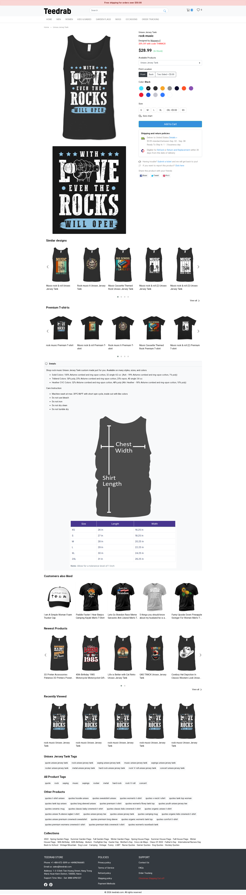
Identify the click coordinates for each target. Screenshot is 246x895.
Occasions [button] (131, 19)
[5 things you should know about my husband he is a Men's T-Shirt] (155, 597)
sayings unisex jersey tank (163, 763)
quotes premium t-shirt (110, 803)
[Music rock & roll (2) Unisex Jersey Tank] (154, 264)
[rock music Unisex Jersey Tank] (59, 721)
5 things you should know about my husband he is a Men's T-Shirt (152, 617)
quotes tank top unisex (55, 803)
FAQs (141, 868)
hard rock (117, 783)
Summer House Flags (161, 839)
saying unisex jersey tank (108, 763)
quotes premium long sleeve (104, 819)
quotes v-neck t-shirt (155, 798)
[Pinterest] (51, 884)
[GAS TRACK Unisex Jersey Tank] (155, 653)
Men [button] (59, 19)
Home (49, 19)
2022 (46, 839)
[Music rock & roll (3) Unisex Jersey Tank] (185, 264)
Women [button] (69, 19)
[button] (118, 296)
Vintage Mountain (68, 845)
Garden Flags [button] (103, 19)
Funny (111, 845)
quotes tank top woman (180, 798)
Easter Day (114, 842)
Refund (160, 150)
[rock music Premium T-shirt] (61, 328)
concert (143, 783)
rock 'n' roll (130, 783)
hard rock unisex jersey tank (112, 768)
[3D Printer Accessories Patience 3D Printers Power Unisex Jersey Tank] (59, 653)
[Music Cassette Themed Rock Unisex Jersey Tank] (123, 264)
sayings (85, 783)
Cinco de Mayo (141, 842)
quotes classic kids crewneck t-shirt (124, 809)
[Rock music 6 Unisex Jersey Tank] (92, 264)
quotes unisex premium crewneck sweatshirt (66, 819)
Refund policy (104, 873)
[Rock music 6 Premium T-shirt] (123, 328)
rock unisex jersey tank (82, 763)
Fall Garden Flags (101, 839)
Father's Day (170, 842)
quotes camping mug (148, 814)
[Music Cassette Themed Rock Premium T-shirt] (154, 328)
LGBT (117, 845)
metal (106, 783)
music (75, 783)
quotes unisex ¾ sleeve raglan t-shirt (62, 814)
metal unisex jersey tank (83, 768)
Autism (88, 842)
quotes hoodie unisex (78, 798)
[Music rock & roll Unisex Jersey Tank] (61, 264)
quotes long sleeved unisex (83, 803)
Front (143, 74)
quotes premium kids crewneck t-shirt (106, 824)
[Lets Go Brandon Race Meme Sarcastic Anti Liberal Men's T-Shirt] (123, 597)
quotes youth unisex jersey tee (173, 803)
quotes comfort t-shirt (167, 819)
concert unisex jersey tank (172, 768)
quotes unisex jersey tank (122, 814)
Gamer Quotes (143, 845)
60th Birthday (77, 842)
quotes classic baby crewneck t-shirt (85, 809)
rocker (96, 783)
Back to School (51, 845)
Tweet (156, 175)
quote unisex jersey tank (56, 763)
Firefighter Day (100, 842)
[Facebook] (46, 884)
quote (48, 783)
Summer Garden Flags (81, 839)
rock (57, 783)
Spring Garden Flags (59, 839)
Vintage (102, 845)
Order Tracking (150, 19)
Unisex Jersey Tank (60, 27)
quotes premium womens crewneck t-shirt (65, 824)
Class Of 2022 (156, 842)
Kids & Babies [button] (84, 19)
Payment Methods (106, 883)
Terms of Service (106, 868)
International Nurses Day (189, 842)
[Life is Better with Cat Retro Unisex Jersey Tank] (123, 653)
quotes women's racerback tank (143, 824)
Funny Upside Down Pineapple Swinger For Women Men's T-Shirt (187, 617)
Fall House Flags (180, 839)
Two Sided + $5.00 (165, 74)
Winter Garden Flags (120, 839)
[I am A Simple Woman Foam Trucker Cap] (59, 597)
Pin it (167, 175)
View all (194, 300)
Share (144, 175)
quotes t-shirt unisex (54, 798)
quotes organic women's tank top (137, 819)
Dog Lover (83, 845)
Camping (93, 845)
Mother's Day (126, 842)
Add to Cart (170, 124)
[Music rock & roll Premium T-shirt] (92, 328)
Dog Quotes (157, 845)
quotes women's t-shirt (131, 798)
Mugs (118, 19)
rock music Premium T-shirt (59, 345)
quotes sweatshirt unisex (104, 798)
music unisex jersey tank (135, 763)
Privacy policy (104, 862)
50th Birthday (63, 842)
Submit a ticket (165, 161)
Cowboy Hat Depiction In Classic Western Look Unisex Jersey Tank (186, 677)
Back (151, 74)
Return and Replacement (178, 150)
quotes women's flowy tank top (140, 803)
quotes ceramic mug (54, 809)
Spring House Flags (140, 839)
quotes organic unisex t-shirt (158, 809)
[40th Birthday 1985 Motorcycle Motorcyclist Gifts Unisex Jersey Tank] (91, 653)
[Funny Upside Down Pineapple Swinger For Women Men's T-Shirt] (187, 597)
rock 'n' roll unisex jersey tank (142, 768)
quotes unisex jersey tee (94, 814)
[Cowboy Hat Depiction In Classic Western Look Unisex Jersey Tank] (187, 653)
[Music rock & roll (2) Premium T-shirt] (185, 328)
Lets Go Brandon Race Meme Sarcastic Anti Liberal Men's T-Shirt (123, 617)
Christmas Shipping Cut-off (151, 878)
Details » (173, 137)
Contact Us (144, 862)
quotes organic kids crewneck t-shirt (179, 814)
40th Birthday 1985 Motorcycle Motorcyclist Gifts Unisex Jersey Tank (91, 677)
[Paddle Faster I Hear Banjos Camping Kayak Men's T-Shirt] (91, 597)
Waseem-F (155, 40)
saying (66, 783)
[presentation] (49, 266)
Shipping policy (105, 878)
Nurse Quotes (128, 845)
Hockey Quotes (172, 845)
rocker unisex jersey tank (56, 768)
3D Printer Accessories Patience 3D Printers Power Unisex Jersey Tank (58, 677)
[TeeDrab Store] (57, 11)
